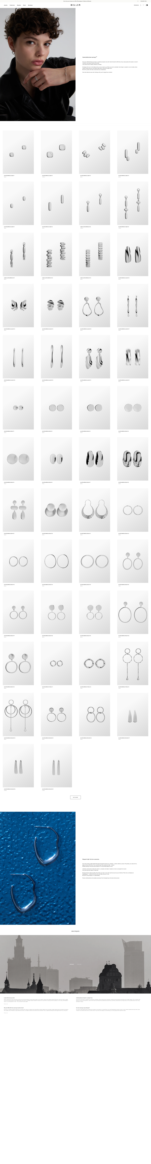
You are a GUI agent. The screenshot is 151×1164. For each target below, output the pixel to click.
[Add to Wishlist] (32, 132)
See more (75, 797)
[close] (137, 1)
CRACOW (79, 964)
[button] (136, 5)
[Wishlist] (143, 5)
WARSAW (72, 964)
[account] (140, 5)
